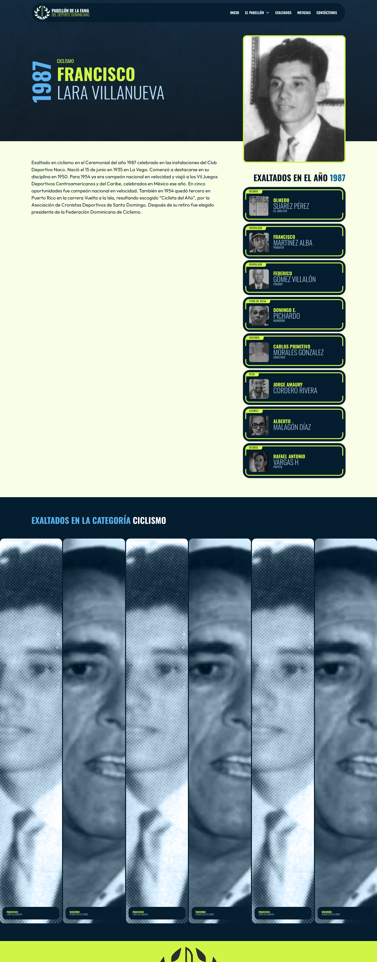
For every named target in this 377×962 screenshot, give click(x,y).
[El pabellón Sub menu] (267, 12)
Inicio (234, 12)
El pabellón (254, 12)
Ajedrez (254, 411)
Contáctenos (327, 12)
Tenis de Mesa (257, 301)
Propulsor (255, 228)
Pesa (252, 374)
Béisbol (254, 191)
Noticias (304, 12)
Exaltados (283, 12)
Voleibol (254, 337)
